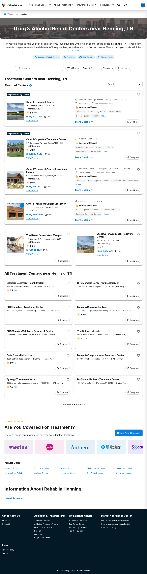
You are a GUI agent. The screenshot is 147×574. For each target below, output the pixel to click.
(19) (15, 387)
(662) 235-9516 (34, 154)
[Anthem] (80, 447)
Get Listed (71, 57)
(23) (85, 339)
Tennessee (13, 14)
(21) (105, 247)
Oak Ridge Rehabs (95, 473)
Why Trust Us (88, 57)
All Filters (74, 68)
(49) (34, 182)
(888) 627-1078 (34, 116)
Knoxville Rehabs (67, 468)
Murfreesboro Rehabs (13, 473)
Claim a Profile (107, 57)
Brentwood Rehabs (124, 473)
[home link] (5, 14)
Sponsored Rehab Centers (48, 57)
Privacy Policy (63, 570)
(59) (15, 290)
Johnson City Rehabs (125, 468)
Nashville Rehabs (41, 468)
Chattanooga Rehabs (96, 468)
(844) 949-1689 (105, 251)
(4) (34, 150)
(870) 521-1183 (34, 250)
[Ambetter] (49, 447)
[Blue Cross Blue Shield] (111, 447)
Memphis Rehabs (11, 468)
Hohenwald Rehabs (68, 473)
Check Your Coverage (128, 433)
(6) (85, 314)
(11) (14, 363)
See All (104, 116)
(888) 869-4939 (34, 214)
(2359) (35, 112)
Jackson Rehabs (41, 473)
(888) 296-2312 (34, 186)
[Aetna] (18, 447)
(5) (34, 246)
